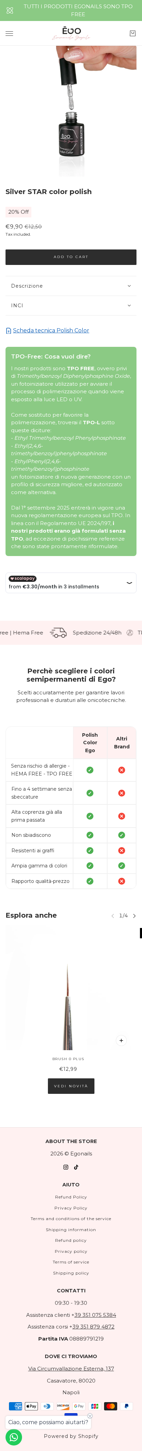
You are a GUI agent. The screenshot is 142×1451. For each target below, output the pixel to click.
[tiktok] (76, 1167)
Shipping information (71, 1229)
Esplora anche (31, 915)
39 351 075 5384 (95, 1315)
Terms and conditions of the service (71, 1218)
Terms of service (71, 1262)
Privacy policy (71, 1251)
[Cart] (132, 33)
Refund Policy (71, 1196)
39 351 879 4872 (93, 1326)
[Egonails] (71, 33)
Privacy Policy (71, 1207)
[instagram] (66, 1167)
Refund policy (71, 1240)
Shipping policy (71, 1273)
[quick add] (121, 1040)
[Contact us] (14, 1437)
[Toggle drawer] (9, 33)
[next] (134, 915)
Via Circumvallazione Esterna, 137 (71, 1368)
